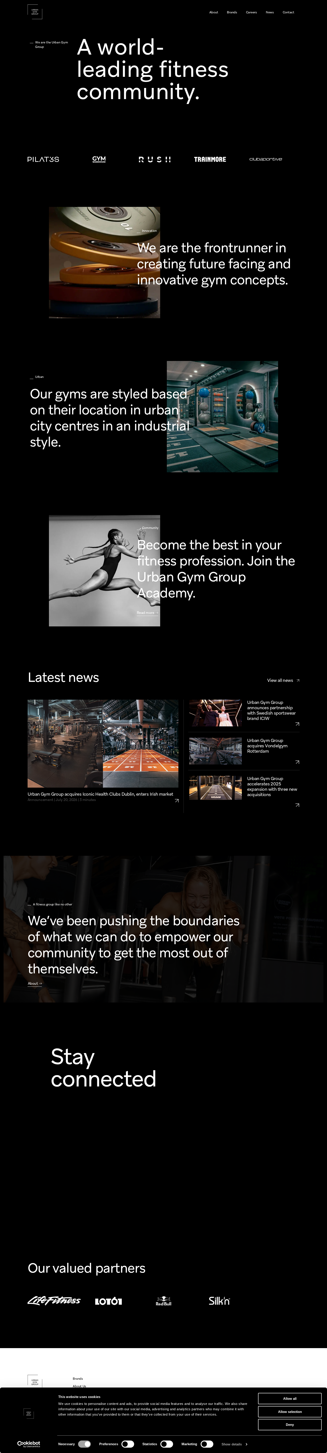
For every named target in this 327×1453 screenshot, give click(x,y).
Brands (78, 1379)
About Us (79, 1386)
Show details (232, 1444)
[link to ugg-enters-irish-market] (179, 797)
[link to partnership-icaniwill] (273, 723)
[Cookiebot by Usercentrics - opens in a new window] (28, 1444)
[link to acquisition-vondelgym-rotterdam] (273, 762)
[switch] (127, 1444)
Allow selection (290, 1412)
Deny (290, 1425)
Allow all (290, 1398)
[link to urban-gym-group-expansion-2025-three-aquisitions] (273, 805)
